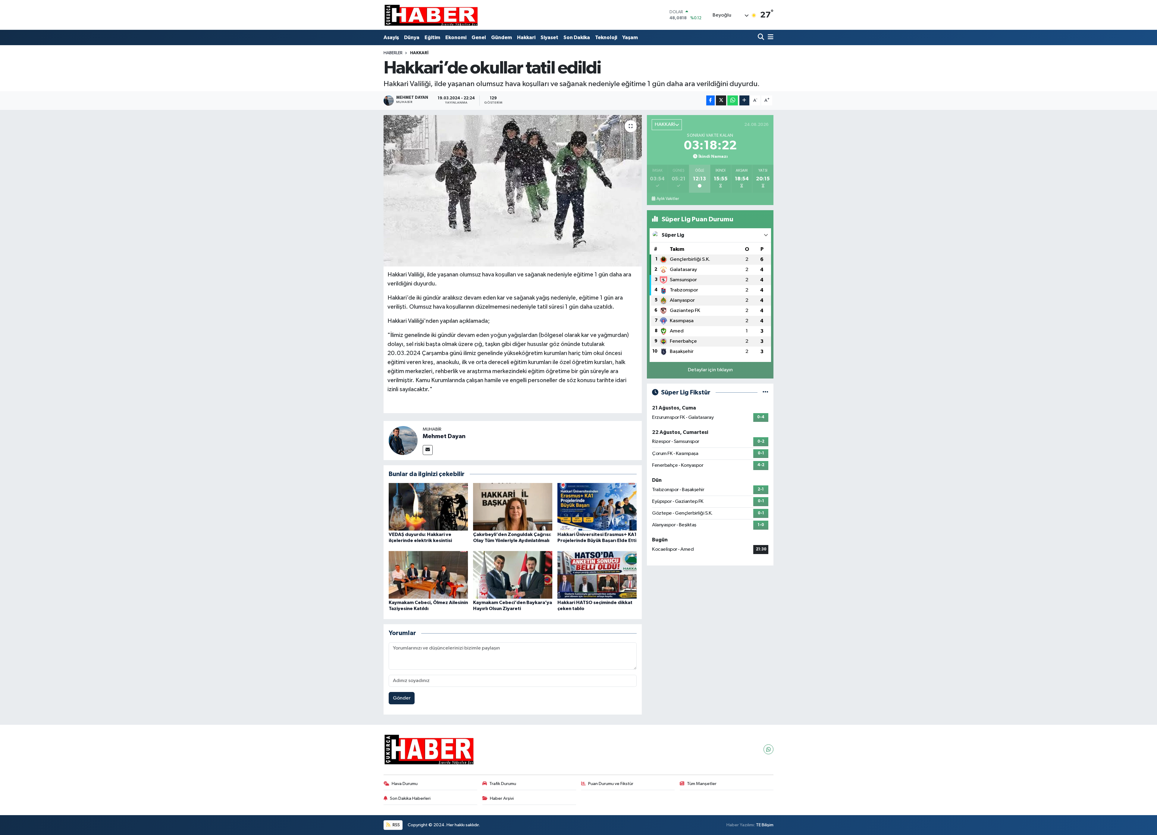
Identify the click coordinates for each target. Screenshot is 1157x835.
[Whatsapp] (768, 749)
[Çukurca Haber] (431, 15)
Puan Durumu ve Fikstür (610, 783)
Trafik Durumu (502, 783)
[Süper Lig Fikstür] (765, 392)
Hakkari (526, 37)
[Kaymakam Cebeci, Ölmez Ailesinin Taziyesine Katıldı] (428, 574)
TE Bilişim (764, 825)
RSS (396, 825)
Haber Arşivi (502, 798)
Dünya (411, 37)
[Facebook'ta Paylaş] (710, 100)
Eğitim (432, 37)
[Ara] (761, 37)
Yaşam (630, 37)
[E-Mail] (428, 450)
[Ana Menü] (769, 37)
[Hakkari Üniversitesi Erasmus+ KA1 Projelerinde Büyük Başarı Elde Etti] (597, 506)
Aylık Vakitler (668, 199)
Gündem (501, 37)
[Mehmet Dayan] (403, 440)
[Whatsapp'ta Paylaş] (732, 100)
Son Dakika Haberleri (410, 798)
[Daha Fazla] (744, 100)
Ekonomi (455, 37)
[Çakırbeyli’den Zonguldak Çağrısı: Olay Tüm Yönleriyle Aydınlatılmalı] (512, 506)
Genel (479, 37)
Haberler (393, 53)
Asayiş (391, 37)
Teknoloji (606, 37)
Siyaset (549, 37)
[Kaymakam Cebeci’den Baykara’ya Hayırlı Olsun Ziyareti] (512, 574)
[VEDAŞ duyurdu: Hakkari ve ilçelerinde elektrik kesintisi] (428, 506)
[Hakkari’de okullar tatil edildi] (513, 190)
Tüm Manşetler (701, 783)
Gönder (402, 698)
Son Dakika (576, 37)
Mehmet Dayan (444, 436)
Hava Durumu (405, 783)
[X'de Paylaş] (721, 100)
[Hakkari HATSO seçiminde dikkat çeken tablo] (597, 574)
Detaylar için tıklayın (710, 369)
